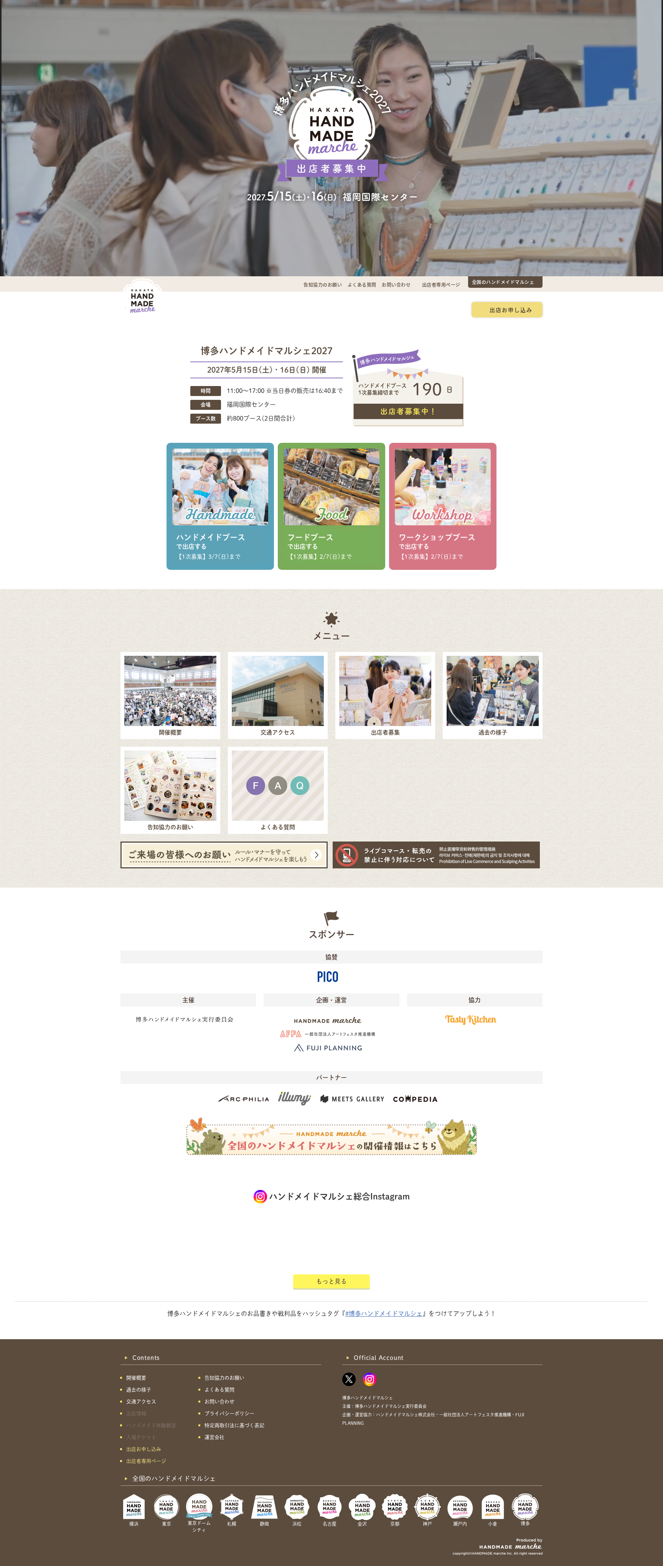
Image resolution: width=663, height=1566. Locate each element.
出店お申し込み (511, 310)
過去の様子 (286, 309)
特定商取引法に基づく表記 (234, 1425)
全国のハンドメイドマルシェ (503, 282)
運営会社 (214, 1437)
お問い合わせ (396, 285)
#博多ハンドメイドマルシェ (383, 1313)
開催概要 (199, 309)
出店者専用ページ (441, 285)
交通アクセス (241, 309)
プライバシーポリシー (229, 1413)
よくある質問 (362, 285)
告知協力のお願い (322, 285)
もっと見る (331, 1281)
